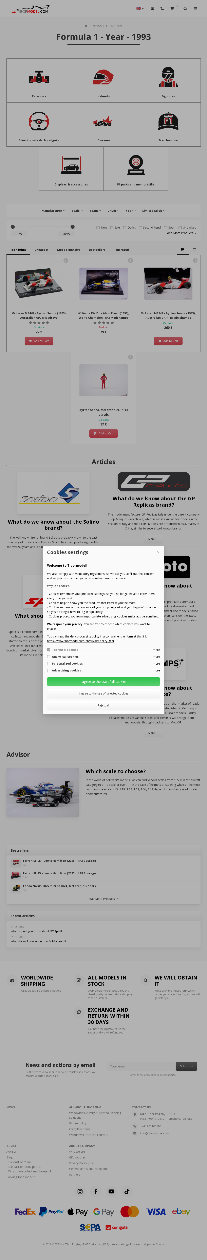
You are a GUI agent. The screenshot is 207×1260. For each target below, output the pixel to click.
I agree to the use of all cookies (103, 681)
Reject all (104, 705)
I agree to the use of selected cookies (103, 693)
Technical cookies (65, 650)
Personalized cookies (67, 663)
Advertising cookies (66, 670)
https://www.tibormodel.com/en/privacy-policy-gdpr (80, 641)
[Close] (158, 552)
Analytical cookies (65, 657)
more (156, 650)
